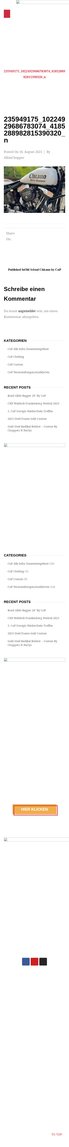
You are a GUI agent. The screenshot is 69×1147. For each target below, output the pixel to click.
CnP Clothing (16, 356)
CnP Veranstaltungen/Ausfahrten (28, 372)
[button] (7, 14)
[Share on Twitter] (31, 234)
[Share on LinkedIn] (38, 234)
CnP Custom (15, 364)
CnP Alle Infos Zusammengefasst (28, 349)
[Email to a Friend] (26, 243)
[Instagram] (43, 962)
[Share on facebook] (24, 234)
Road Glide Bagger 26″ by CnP (27, 395)
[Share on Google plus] (52, 234)
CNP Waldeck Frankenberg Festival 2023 (33, 403)
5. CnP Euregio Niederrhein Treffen (30, 411)
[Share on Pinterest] (59, 234)
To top (56, 1134)
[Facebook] (26, 962)
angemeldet (27, 311)
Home (30, 65)
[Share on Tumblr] (45, 234)
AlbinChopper (14, 157)
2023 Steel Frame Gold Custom (27, 419)
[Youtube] (34, 962)
